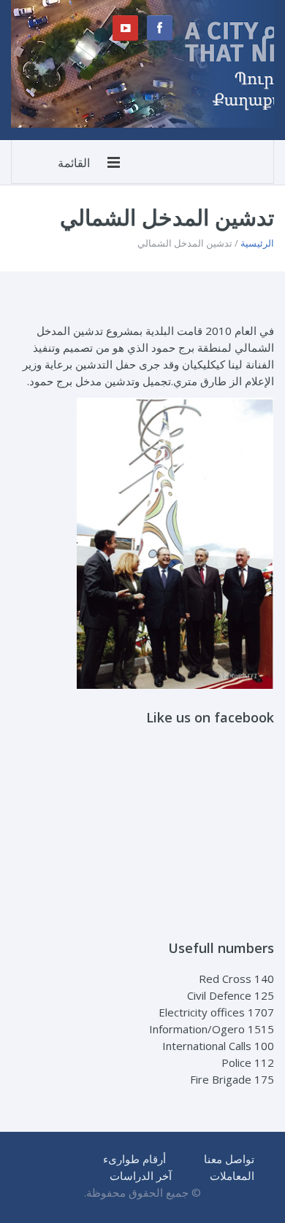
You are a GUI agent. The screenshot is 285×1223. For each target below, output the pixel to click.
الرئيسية (257, 243)
